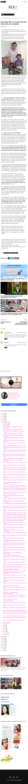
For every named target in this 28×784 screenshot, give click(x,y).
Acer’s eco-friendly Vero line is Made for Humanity (15, 450)
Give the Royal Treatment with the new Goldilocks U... (15, 533)
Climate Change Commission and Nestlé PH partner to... (15, 480)
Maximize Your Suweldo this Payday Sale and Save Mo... (14, 536)
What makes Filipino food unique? (11, 569)
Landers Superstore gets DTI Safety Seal (12, 566)
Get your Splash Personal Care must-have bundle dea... (14, 465)
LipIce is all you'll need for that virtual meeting (14, 485)
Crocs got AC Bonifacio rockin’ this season (13, 433)
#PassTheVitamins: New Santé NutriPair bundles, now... (14, 550)
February (5, 633)
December (5, 422)
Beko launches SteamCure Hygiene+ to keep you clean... (14, 560)
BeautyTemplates (18, 780)
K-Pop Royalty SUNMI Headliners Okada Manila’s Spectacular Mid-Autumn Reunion (12, 296)
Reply (6, 338)
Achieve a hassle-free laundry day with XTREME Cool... (14, 597)
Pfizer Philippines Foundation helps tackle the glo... (15, 512)
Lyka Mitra (6, 342)
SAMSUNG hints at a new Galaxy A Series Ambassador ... (12, 553)
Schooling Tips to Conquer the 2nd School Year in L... (15, 492)
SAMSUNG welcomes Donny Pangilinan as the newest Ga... (13, 501)
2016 (3, 642)
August (5, 623)
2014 (3, 645)
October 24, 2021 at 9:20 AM (22, 342)
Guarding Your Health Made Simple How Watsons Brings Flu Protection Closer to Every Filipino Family (14, 314)
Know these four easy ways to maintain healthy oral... (14, 578)
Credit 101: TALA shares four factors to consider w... (14, 452)
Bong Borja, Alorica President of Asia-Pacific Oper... (15, 467)
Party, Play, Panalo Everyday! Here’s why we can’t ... (15, 514)
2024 (3, 416)
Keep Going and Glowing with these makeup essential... (13, 541)
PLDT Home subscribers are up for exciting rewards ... (15, 463)
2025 (3, 415)
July (4, 625)
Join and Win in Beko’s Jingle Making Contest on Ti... (15, 454)
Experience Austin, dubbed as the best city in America (13, 538)
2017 (3, 641)
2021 (3, 421)
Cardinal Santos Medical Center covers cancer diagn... (13, 438)
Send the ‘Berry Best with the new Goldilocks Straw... (13, 528)
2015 (3, 644)
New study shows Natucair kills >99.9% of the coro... (13, 545)
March (4, 631)
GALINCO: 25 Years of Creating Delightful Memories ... (15, 583)
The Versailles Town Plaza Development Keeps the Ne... (15, 590)
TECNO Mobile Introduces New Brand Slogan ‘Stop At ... (14, 490)
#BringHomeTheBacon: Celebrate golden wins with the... (15, 508)
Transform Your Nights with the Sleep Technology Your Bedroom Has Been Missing (14, 279)
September (6, 622)
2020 (3, 636)
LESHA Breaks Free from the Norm (11, 585)
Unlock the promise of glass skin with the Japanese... (13, 483)
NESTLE (16, 17)
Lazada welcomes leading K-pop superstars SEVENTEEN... (13, 530)
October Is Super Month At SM (10, 599)
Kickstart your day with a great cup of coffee (13, 620)
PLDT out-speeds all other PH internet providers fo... (14, 443)
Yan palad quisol (7, 332)
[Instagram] (24, 1)
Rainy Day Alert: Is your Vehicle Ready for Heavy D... (15, 517)
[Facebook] (17, 777)
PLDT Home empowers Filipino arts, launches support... (13, 431)
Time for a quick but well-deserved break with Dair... (14, 548)
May (4, 628)
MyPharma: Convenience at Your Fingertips (13, 595)
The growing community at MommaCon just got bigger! (14, 522)
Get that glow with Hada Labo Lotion (11, 555)
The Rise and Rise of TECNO (9, 494)
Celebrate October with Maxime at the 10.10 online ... (15, 614)
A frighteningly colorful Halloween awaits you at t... (15, 445)
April (4, 629)
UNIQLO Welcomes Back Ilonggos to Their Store (14, 543)
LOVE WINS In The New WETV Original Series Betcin (15, 519)
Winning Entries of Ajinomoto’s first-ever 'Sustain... (15, 506)
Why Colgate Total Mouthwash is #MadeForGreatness (10, 593)
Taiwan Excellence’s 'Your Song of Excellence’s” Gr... (15, 458)
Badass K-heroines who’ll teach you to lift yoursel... (15, 564)
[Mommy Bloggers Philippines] (7, 763)
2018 (3, 639)
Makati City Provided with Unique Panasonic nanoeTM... (13, 436)
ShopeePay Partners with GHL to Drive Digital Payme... (13, 441)
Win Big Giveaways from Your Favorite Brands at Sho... (14, 605)
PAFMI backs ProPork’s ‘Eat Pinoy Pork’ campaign (14, 570)
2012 (3, 648)
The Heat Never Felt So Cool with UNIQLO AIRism (14, 515)
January (5, 634)
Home (2, 17)
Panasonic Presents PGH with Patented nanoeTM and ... (14, 511)
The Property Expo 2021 (8, 600)
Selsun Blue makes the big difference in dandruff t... (15, 488)
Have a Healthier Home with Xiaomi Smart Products (15, 611)
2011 (3, 650)
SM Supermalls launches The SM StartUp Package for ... (14, 498)
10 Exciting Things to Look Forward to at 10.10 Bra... (15, 567)
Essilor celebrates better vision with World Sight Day (14, 557)
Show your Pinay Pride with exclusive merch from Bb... (14, 575)
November (5, 424)
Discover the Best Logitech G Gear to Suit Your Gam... (14, 562)
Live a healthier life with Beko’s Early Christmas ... (14, 616)
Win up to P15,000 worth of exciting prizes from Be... (14, 588)
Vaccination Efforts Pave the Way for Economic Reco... (14, 478)
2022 (3, 419)
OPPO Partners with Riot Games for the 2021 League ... (13, 496)
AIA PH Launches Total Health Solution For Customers (13, 427)
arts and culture (7, 17)
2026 (3, 413)
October (5, 425)
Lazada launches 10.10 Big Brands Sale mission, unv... (14, 603)
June (4, 626)
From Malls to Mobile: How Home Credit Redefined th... (14, 470)
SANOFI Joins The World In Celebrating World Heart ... (15, 608)
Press (19, 17)
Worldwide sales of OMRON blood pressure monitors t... (13, 573)
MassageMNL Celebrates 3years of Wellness (13, 520)
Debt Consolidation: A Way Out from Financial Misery (13, 581)
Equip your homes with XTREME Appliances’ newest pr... (15, 475)
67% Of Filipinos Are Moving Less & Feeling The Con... (14, 525)
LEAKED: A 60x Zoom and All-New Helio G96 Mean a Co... (14, 472)
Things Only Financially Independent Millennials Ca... (15, 610)
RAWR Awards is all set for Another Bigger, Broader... (13, 460)
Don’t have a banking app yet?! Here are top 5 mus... (15, 486)
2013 (3, 647)
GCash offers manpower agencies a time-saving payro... (14, 448)
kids (12, 17)
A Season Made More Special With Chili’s (12, 429)
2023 (3, 418)
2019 (3, 638)
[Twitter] (26, 1)
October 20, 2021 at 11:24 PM (22, 332)
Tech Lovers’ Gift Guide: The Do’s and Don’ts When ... (15, 618)
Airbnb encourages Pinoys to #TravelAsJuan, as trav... (14, 456)
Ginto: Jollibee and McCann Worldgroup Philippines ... (15, 504)
